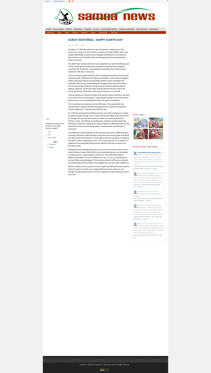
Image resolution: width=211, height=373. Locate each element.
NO (49, 135)
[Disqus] (99, 261)
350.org (103, 157)
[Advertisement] (55, 72)
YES (49, 132)
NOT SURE (52, 138)
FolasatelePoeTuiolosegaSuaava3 (148, 152)
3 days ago (140, 186)
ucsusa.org (111, 157)
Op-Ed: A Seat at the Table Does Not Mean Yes (146, 235)
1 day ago (154, 168)
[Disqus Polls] (99, 204)
